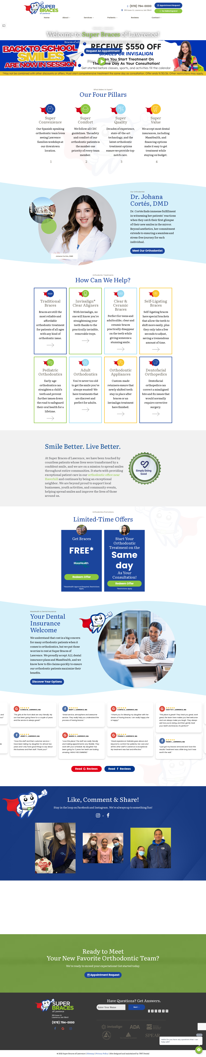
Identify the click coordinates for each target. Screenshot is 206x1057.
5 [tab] (163, 1011)
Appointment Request (169, 5)
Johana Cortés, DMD (64, 256)
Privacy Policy (102, 1053)
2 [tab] (152, 1011)
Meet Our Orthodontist (147, 251)
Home (46, 17)
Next (136, 1007)
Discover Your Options (47, 682)
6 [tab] (166, 1011)
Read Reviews (86, 769)
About (65, 17)
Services (88, 17)
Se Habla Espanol (169, 11)
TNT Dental (144, 1053)
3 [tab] (155, 1011)
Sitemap (90, 1053)
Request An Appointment (103, 51)
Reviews (135, 17)
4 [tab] (159, 1011)
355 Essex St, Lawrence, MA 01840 (138, 10)
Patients (111, 17)
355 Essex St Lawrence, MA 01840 (60, 1016)
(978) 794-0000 (141, 6)
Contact (156, 17)
